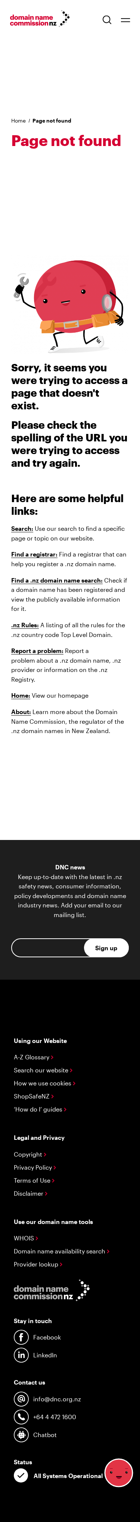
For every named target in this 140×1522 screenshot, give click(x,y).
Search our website (42, 1070)
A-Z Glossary (32, 1056)
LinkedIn (45, 1354)
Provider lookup (37, 1264)
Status (23, 1461)
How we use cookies (43, 1083)
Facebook (47, 1337)
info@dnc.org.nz (57, 1398)
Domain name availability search (60, 1251)
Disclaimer (29, 1193)
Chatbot (45, 1434)
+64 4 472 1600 (54, 1416)
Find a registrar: (34, 554)
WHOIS (24, 1238)
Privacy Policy (33, 1167)
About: (21, 711)
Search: (22, 528)
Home (18, 120)
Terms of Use (33, 1180)
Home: (20, 695)
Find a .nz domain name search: (57, 580)
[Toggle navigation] (125, 19)
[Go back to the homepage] (40, 19)
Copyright (29, 1154)
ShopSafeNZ (32, 1096)
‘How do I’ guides (39, 1109)
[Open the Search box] (107, 19)
